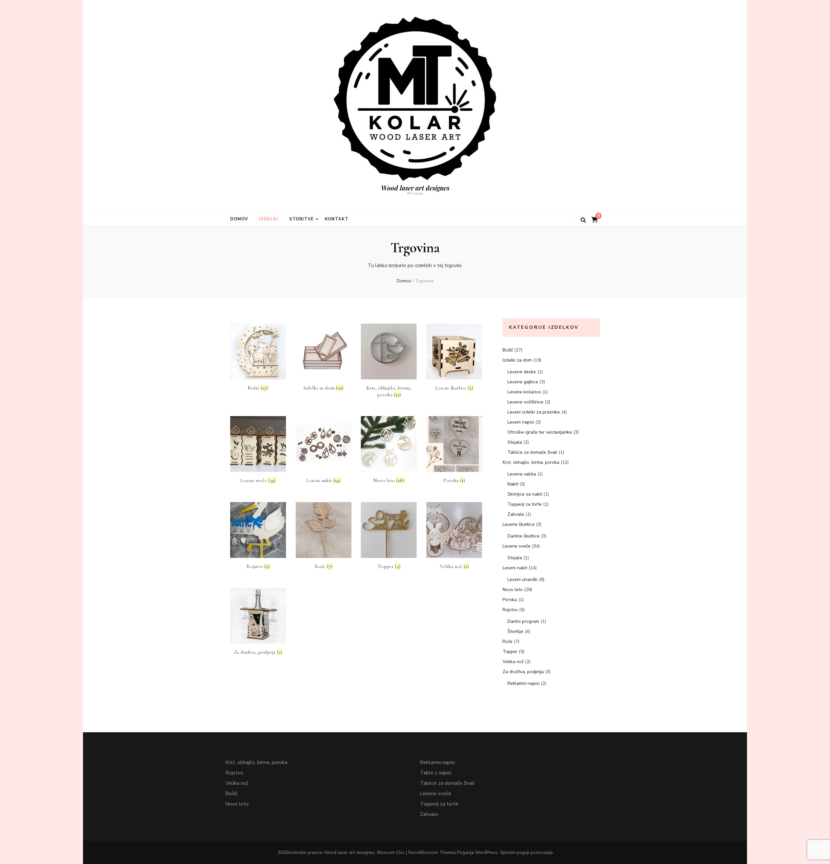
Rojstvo (510, 610)
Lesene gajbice (522, 382)
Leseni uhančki (522, 579)
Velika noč (513, 662)
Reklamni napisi (523, 683)
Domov (239, 219)
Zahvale (515, 514)
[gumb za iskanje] (583, 220)
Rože (508, 641)
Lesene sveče (516, 546)
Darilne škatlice (523, 536)
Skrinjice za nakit (524, 494)
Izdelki (268, 219)
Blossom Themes (438, 852)
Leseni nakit (515, 568)
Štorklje (515, 631)
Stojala (514, 442)
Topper (510, 651)
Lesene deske (521, 372)
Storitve (301, 219)
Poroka (510, 600)
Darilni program (523, 621)
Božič (508, 350)
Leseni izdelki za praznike (533, 412)
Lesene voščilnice (525, 402)
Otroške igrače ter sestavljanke (539, 432)
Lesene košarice (524, 392)
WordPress (486, 852)
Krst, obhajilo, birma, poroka (531, 462)
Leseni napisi (520, 422)
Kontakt (337, 219)
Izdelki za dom (517, 360)
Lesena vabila (521, 474)
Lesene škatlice (519, 524)
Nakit (512, 484)
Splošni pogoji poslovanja (526, 852)
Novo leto (513, 589)
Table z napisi (435, 772)
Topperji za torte (524, 504)
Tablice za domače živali (532, 452)
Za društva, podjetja (523, 672)
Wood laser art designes (415, 187)
